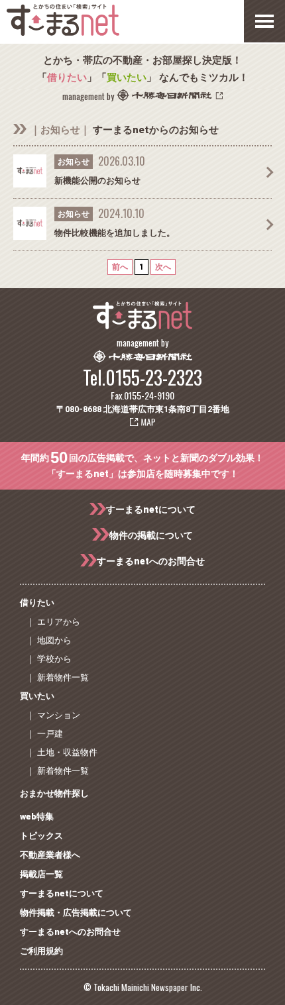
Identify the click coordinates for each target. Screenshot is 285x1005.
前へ (120, 267)
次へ (163, 267)
